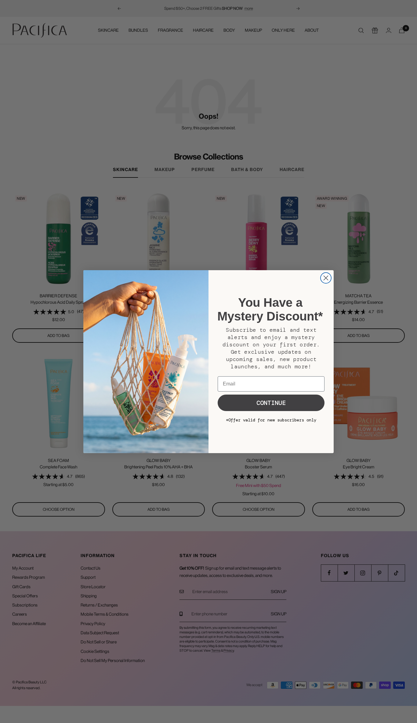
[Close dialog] (326, 278)
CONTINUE (271, 403)
